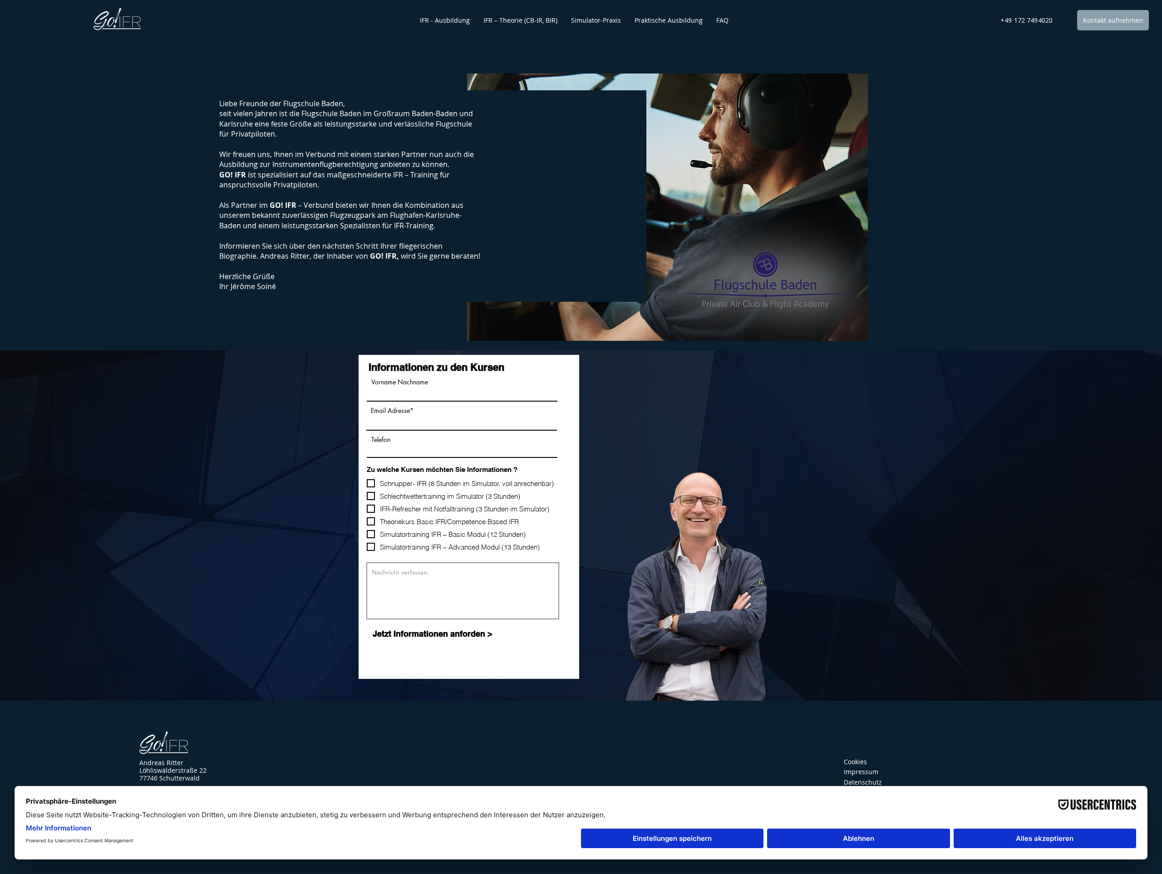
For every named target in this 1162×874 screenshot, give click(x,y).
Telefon (380, 440)
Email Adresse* (392, 411)
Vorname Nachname (399, 382)
